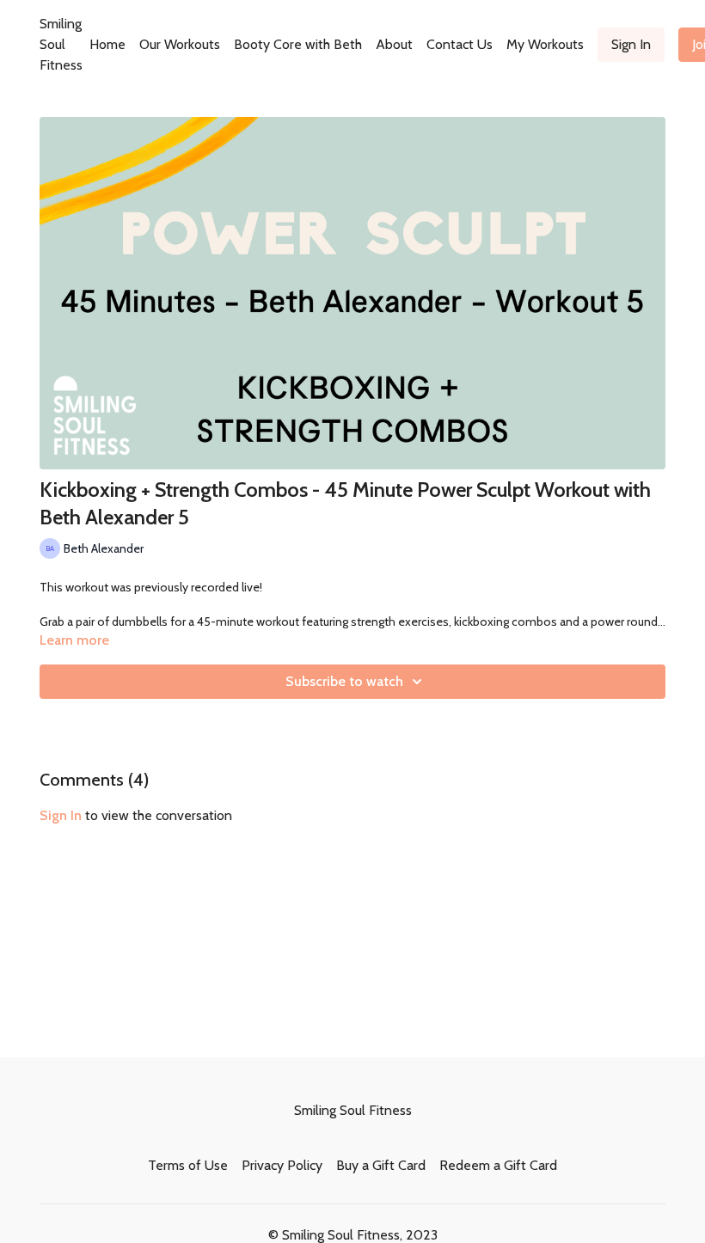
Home (107, 44)
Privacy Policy (282, 1165)
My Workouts (545, 44)
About (394, 44)
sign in (61, 815)
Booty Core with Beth (298, 44)
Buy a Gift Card (381, 1165)
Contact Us (459, 44)
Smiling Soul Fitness (61, 44)
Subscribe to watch (344, 681)
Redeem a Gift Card (498, 1165)
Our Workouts (179, 44)
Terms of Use (188, 1165)
